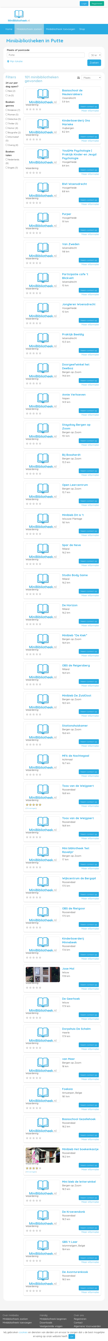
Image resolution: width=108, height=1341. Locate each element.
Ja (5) (10, 95)
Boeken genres (10, 103)
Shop (82, 29)
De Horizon (69, 605)
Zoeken (94, 62)
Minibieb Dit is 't (73, 515)
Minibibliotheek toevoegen (60, 29)
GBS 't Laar (70, 1242)
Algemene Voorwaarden (87, 1326)
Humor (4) (12, 128)
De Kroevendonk (73, 1211)
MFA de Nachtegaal (75, 755)
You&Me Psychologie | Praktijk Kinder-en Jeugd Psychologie (79, 154)
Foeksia (67, 1089)
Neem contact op (89, 106)
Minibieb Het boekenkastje (80, 1149)
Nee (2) (11, 91)
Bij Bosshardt (71, 454)
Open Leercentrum (75, 485)
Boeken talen (10, 153)
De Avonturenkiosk (75, 1272)
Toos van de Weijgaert (78, 786)
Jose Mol (68, 968)
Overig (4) (12, 145)
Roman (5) (12, 114)
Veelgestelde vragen (51, 1326)
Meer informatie (90, 110)
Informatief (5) (12, 139)
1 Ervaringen (31, 808)
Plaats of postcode (18, 50)
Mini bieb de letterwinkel (79, 1181)
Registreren (97, 3)
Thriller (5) (12, 123)
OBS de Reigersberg (76, 665)
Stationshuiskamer (75, 725)
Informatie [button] (11, 39)
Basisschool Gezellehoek (79, 1119)
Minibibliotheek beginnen (53, 1318)
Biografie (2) (14, 132)
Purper (66, 214)
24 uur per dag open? (12, 84)
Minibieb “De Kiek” (74, 635)
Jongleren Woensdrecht (78, 304)
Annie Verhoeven (74, 394)
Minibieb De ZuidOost (76, 695)
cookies (23, 1332)
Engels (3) (12, 167)
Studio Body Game (75, 575)
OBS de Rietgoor (73, 908)
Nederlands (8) (12, 161)
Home (8, 29)
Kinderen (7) (13, 110)
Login (84, 3)
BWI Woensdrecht (74, 184)
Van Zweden (70, 244)
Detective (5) (14, 119)
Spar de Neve (71, 545)
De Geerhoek (71, 998)
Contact (30, 39)
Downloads (46, 1322)
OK (71, 1336)
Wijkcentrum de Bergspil (79, 878)
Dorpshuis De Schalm (76, 1028)
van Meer (68, 1059)
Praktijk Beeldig (73, 334)
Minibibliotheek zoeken (29, 29)
